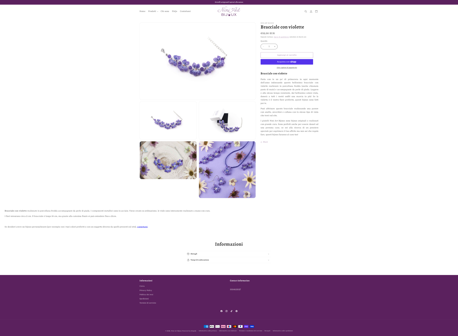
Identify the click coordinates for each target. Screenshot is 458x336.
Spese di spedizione (281, 37)
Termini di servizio (148, 303)
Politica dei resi (146, 294)
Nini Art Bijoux (176, 331)
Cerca (142, 286)
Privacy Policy (146, 290)
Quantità (264, 41)
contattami (142, 227)
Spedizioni (144, 299)
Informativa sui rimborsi (228, 331)
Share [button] (265, 142)
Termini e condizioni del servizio (250, 331)
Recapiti (267, 331)
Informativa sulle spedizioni (283, 331)
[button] (153, 11)
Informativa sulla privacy (208, 331)
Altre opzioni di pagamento (287, 67)
